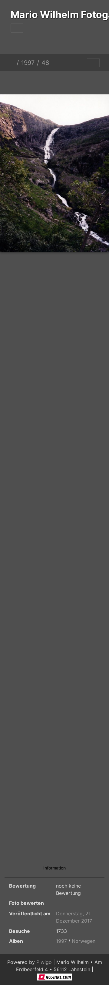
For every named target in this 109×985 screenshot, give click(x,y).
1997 (28, 62)
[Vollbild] (64, 81)
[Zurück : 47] (23, 81)
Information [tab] (54, 867)
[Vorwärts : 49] (85, 81)
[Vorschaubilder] (44, 81)
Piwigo (44, 962)
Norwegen (83, 941)
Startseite (11, 62)
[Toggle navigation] (17, 28)
